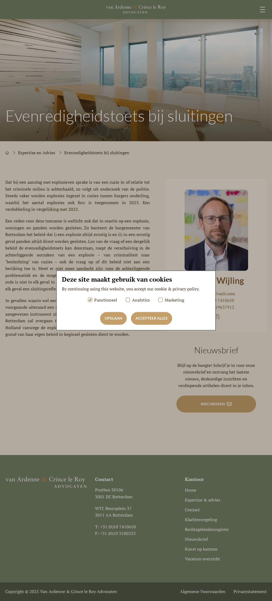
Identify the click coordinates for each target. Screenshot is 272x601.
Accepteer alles (151, 318)
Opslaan (113, 318)
